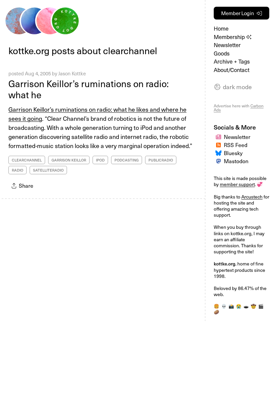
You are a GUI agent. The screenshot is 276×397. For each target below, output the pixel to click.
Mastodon (236, 161)
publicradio (160, 160)
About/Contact (231, 70)
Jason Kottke (72, 73)
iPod (100, 160)
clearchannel (27, 160)
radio (17, 170)
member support (237, 184)
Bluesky (233, 152)
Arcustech (252, 196)
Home (221, 28)
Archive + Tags (232, 61)
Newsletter (227, 45)
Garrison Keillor (68, 160)
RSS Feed (235, 144)
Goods (222, 53)
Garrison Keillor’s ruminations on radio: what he (88, 89)
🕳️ (246, 306)
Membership (230, 37)
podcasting (126, 160)
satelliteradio (48, 170)
